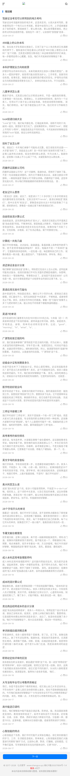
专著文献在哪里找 (12, 533)
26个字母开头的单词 (13, 508)
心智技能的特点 (11, 731)
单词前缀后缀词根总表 (14, 630)
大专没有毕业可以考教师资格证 (19, 682)
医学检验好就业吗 (12, 387)
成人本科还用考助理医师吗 (17, 557)
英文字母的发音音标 (13, 460)
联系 (32, 768)
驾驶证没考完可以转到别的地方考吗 (22, 18)
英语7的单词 (9, 313)
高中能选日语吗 (11, 706)
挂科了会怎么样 (11, 143)
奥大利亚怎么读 (11, 484)
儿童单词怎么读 (11, 91)
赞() (64, 35)
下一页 (35, 756)
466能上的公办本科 (13, 42)
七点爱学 (35, 4)
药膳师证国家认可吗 (13, 167)
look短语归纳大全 (12, 119)
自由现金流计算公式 (13, 216)
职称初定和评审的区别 (14, 658)
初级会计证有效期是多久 (15, 362)
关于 (38, 768)
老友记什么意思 (11, 192)
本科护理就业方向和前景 (15, 67)
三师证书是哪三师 (12, 411)
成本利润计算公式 (12, 581)
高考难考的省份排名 (13, 435)
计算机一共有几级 (12, 240)
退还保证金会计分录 (13, 265)
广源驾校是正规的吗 (13, 338)
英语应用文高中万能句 (14, 289)
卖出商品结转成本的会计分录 (18, 606)
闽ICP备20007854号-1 (54, 765)
